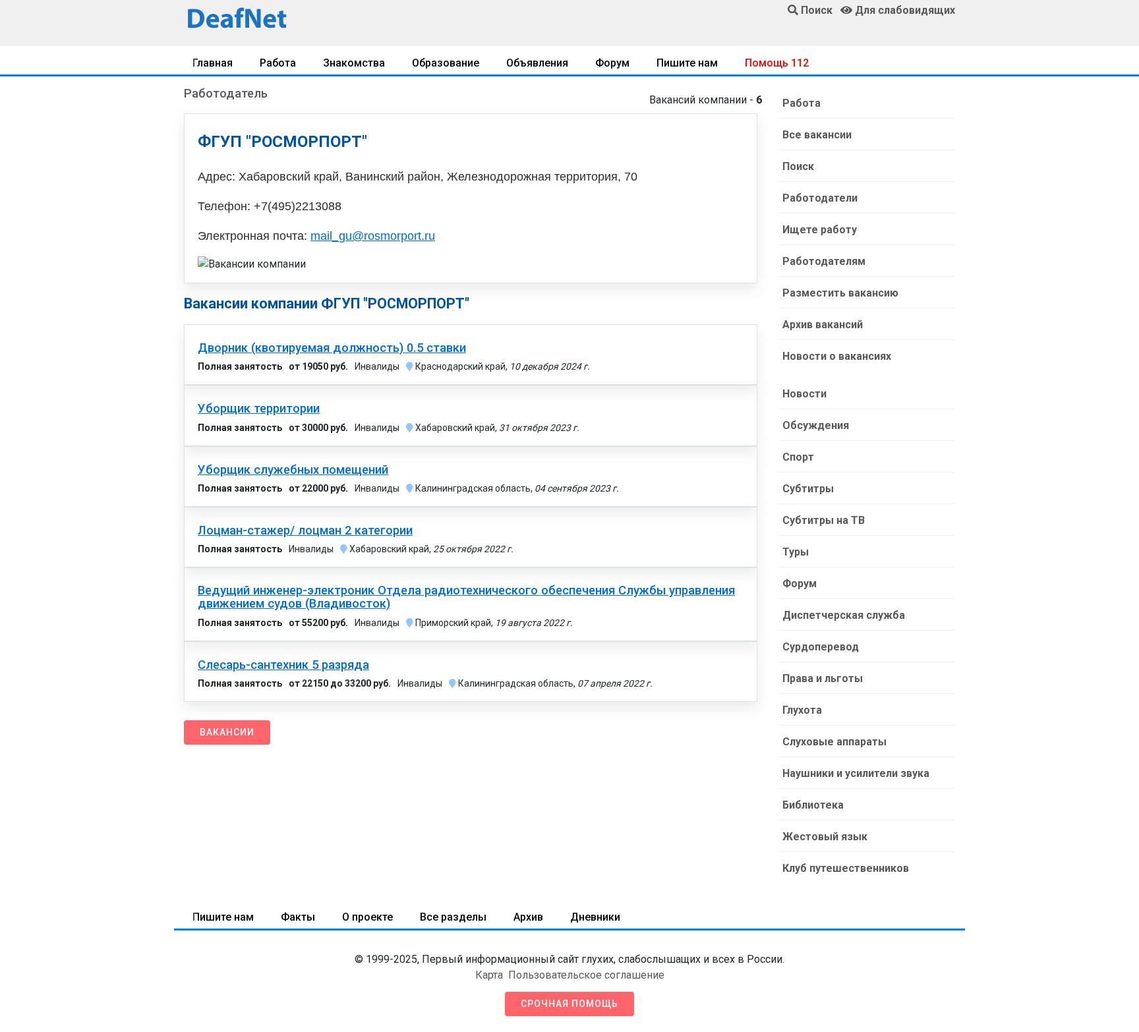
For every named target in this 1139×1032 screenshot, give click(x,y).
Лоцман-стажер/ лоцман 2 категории (305, 530)
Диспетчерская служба (843, 615)
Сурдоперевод (820, 647)
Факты (298, 917)
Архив (528, 917)
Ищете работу (819, 229)
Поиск (798, 166)
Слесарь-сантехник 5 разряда (283, 665)
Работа (278, 63)
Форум (612, 63)
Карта (489, 975)
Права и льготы (822, 678)
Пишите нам (687, 63)
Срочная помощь (569, 1003)
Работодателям (823, 261)
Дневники (595, 917)
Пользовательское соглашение (586, 975)
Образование (445, 63)
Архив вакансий (822, 324)
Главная (212, 63)
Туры (795, 552)
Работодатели (820, 198)
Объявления (537, 63)
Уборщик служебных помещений (293, 469)
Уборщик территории (259, 408)
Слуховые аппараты (834, 741)
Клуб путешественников (845, 868)
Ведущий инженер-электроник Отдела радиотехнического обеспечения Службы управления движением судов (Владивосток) (466, 597)
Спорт (798, 457)
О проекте (367, 917)
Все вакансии (817, 135)
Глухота (802, 710)
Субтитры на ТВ (823, 520)
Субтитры (808, 488)
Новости (804, 393)
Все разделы (453, 917)
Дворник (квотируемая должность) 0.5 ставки (332, 348)
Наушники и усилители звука (855, 773)
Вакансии (227, 732)
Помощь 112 (777, 63)
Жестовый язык (824, 836)
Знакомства (354, 63)
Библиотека (813, 805)
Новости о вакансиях (836, 356)
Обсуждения (815, 425)
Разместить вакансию (840, 293)
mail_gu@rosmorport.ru (372, 236)
